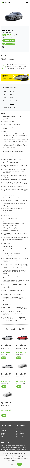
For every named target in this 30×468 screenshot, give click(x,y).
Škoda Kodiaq (19, 436)
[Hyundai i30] (7, 337)
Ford (2, 435)
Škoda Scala (19, 435)
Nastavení (12, 464)
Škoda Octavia (20, 433)
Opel (2, 438)
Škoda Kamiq (19, 430)
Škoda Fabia (19, 428)
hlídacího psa (21, 66)
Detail (4, 357)
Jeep (2, 436)
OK (19, 464)
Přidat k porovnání (10, 47)
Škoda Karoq (19, 432)
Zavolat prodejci (10, 43)
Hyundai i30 (19, 438)
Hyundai (12, 101)
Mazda (3, 432)
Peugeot (3, 433)
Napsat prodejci (9, 40)
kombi (12, 104)
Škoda (2, 428)
